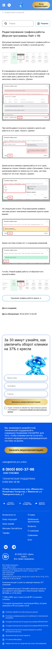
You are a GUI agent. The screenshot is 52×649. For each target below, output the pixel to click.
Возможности (9, 515)
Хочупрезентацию (41, 5)
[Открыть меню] (4, 5)
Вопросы (32, 526)
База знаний (8, 524)
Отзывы (31, 515)
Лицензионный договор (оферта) (18, 635)
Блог (30, 540)
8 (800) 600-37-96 (18, 469)
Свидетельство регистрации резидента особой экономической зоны (24, 631)
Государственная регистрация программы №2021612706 (27, 626)
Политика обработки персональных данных (22, 612)
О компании (33, 531)
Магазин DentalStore (12, 528)
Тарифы (6, 533)
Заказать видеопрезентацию (26, 402)
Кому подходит (9, 519)
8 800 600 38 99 (11, 482)
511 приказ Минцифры (14, 639)
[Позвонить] (9, 5)
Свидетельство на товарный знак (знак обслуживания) (26, 643)
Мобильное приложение (33, 520)
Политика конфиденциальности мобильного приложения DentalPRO (27, 617)
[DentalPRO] (21, 5)
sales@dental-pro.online (14, 462)
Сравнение (33, 535)
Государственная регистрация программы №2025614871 (27, 622)
